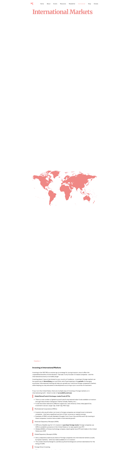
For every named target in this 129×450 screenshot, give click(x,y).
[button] (63, 4)
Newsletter (72, 3)
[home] (31, 3)
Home (42, 3)
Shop (89, 3)
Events (55, 3)
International (81, 3)
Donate (96, 3)
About (48, 3)
